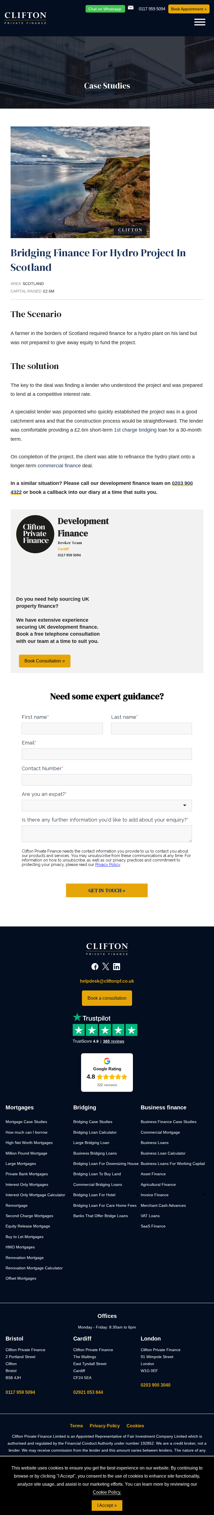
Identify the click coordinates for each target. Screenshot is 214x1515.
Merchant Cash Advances (163, 1205)
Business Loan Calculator (163, 1153)
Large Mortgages (21, 1163)
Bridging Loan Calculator (95, 1132)
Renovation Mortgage (25, 1257)
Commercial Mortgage (160, 1132)
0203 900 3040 (156, 1385)
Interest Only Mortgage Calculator (35, 1195)
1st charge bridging (136, 430)
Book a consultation (107, 998)
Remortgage (17, 1205)
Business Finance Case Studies (168, 1121)
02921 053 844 (88, 1392)
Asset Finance (153, 1174)
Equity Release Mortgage (28, 1226)
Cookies (135, 1425)
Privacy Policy (105, 1425)
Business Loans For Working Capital (173, 1163)
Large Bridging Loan (91, 1142)
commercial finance (59, 465)
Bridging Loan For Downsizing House (106, 1163)
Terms (76, 1425)
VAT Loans (150, 1216)
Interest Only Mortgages (27, 1184)
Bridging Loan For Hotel (94, 1195)
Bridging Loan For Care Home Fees (105, 1205)
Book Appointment (187, 9)
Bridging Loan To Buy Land (97, 1174)
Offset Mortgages (21, 1278)
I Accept (105, 1505)
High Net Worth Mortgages (29, 1142)
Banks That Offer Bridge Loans (100, 1216)
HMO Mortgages (20, 1247)
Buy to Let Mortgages (24, 1236)
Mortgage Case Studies (26, 1121)
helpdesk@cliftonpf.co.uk (107, 981)
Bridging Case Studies (92, 1121)
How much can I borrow (26, 1132)
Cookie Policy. (107, 1492)
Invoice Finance (155, 1195)
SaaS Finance (153, 1226)
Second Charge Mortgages (29, 1216)
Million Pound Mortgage (26, 1153)
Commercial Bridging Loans (97, 1184)
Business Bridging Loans (95, 1153)
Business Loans (155, 1142)
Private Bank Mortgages (27, 1174)
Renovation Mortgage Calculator (34, 1268)
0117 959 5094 (20, 1392)
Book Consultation (43, 661)
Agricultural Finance (158, 1184)
